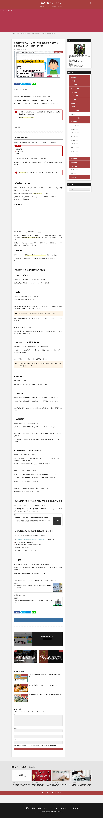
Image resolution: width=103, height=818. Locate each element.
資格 (72, 114)
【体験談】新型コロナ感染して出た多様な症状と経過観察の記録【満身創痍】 (41, 785)
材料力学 (73, 162)
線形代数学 (74, 140)
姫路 (25, 49)
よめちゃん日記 (75, 117)
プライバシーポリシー (64, 808)
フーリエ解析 (74, 125)
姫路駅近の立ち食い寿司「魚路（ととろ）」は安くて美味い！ (43, 685)
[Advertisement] (51, 21)
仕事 (72, 106)
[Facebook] (17, 84)
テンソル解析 (74, 147)
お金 (72, 103)
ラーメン (49, 6)
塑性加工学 (74, 169)
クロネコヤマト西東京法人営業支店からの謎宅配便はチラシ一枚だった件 (45, 675)
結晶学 (73, 173)
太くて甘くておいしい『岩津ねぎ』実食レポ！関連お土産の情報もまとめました (45, 695)
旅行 (73, 80)
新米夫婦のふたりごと (51, 3)
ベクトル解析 (74, 155)
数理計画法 (74, 143)
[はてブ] (28, 84)
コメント (16, 714)
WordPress (74, 95)
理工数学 (54, 6)
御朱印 (73, 77)
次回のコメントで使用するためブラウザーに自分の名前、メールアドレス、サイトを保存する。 (36, 745)
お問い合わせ (74, 808)
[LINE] (34, 84)
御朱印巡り (42, 6)
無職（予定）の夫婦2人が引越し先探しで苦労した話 (61, 785)
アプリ (73, 99)
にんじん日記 (19, 33)
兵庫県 (23, 49)
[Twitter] (23, 84)
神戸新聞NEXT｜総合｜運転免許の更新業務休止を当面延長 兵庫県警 (31, 517)
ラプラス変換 (74, 132)
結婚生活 (73, 92)
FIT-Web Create (51, 812)
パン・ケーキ (74, 88)
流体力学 (60, 6)
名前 (15, 728)
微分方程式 (74, 136)
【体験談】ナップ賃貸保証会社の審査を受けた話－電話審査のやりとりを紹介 (81, 785)
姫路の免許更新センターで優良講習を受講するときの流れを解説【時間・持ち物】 (40, 33)
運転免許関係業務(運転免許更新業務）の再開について (31, 539)
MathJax (73, 177)
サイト (15, 739)
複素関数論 (74, 129)
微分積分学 (74, 151)
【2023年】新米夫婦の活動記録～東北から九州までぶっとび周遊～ (21, 785)
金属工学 (73, 166)
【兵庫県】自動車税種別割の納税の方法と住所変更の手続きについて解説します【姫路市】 (33, 601)
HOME (14, 33)
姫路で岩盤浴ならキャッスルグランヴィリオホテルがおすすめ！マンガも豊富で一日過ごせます (33, 586)
